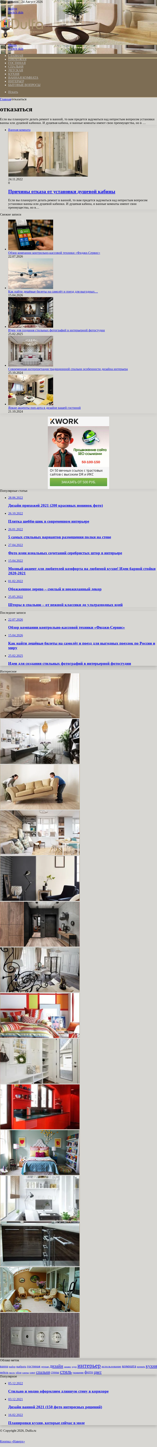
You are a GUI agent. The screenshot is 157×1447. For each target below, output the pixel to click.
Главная (5, 99)
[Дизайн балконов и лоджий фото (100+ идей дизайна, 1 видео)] (40, 1311)
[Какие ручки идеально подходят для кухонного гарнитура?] (40, 1265)
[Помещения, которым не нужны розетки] (40, 1356)
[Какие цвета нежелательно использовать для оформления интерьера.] (40, 1128)
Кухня (13, 74)
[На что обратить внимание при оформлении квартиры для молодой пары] (40, 854)
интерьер (89, 1365)
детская (45, 1366)
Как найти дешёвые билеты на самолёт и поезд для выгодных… (53, 291)
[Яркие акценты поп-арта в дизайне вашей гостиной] (30, 404)
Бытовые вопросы (24, 85)
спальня (43, 1372)
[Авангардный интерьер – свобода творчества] (40, 1037)
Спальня (16, 66)
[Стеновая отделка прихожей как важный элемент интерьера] (40, 945)
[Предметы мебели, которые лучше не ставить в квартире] (40, 808)
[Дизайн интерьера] (21, 38)
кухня (151, 1365)
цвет (98, 1372)
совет (32, 1372)
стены (55, 1372)
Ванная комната (23, 77)
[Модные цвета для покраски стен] (40, 900)
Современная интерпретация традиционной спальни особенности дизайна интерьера (68, 369)
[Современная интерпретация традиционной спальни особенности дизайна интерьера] (30, 365)
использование (111, 1366)
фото (88, 1372)
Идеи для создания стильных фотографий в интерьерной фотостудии (56, 330)
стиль (66, 1371)
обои (18, 1372)
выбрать (21, 1366)
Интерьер (16, 81)
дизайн (56, 1366)
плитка (25, 1372)
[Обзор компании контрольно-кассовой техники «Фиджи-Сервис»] (30, 249)
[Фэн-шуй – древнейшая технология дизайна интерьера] (40, 762)
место (12, 1372)
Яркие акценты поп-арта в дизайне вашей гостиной (44, 407)
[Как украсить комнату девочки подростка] (40, 1174)
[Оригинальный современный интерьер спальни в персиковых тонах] (40, 717)
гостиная (33, 1366)
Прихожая (17, 59)
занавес (67, 1367)
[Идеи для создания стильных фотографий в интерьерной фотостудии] (30, 326)
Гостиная (17, 63)
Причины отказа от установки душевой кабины (61, 191)
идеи (74, 1366)
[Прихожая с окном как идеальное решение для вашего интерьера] (40, 1082)
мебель (4, 1372)
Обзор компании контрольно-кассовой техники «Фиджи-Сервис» (54, 252)
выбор (12, 1366)
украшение (78, 1372)
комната (129, 1366)
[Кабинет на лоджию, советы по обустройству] (40, 1219)
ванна (4, 1366)
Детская (15, 70)
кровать (141, 1366)
